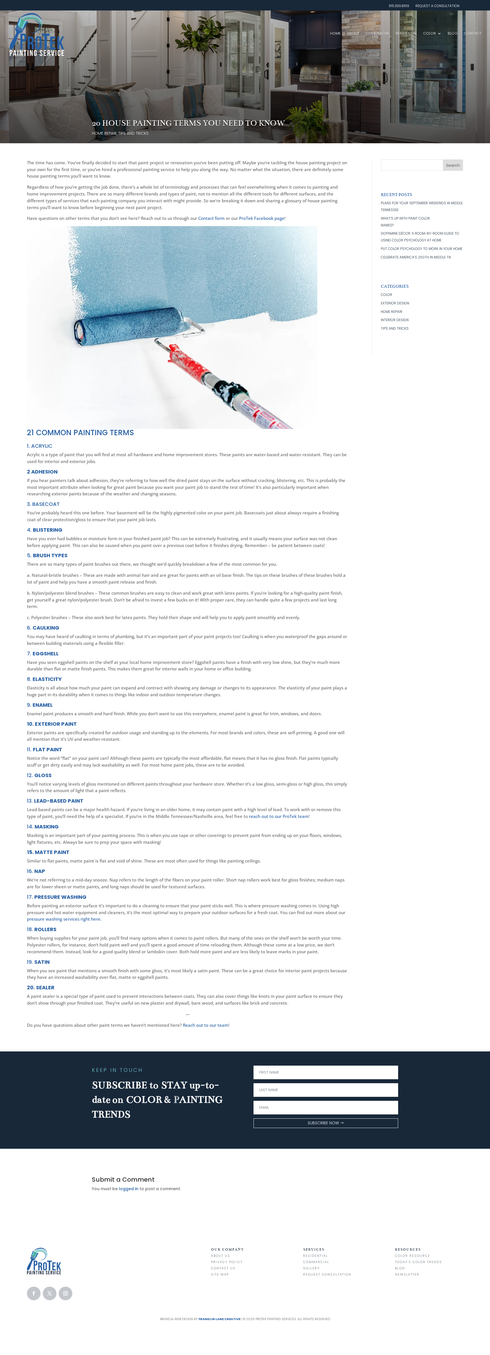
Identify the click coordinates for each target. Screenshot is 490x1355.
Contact (472, 33)
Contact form (211, 218)
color (386, 294)
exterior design (395, 303)
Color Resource (412, 1255)
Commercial (377, 33)
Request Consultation (327, 1274)
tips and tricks (133, 133)
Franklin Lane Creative (219, 1319)
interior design (395, 319)
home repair (104, 133)
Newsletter (407, 1274)
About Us (220, 1255)
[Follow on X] (49, 1293)
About (353, 33)
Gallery (311, 1268)
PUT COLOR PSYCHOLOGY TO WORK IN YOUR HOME (421, 248)
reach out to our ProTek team (279, 816)
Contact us (223, 1268)
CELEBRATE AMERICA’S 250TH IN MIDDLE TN (416, 257)
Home (335, 33)
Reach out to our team (205, 1025)
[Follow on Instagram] (65, 1293)
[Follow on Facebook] (34, 1293)
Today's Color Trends (418, 1262)
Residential (406, 33)
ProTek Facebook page (261, 218)
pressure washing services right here (63, 919)
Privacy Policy (227, 1262)
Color (429, 33)
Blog (453, 33)
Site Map (220, 1274)
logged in (128, 1189)
